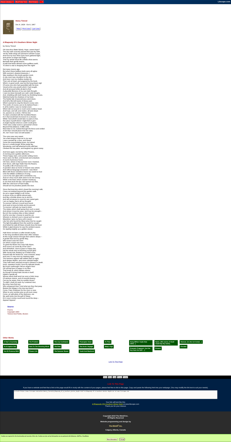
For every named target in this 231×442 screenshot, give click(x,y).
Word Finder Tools (21, 2)
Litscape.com (224, 2)
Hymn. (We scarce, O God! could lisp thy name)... (164, 343)
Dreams (158, 348)
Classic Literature (6, 2)
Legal (114, 377)
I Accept (122, 439)
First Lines (26, 29)
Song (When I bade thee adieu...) (138, 343)
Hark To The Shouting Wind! (39, 346)
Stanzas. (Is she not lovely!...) (191, 342)
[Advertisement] (115, 11)
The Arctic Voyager (86, 346)
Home (105, 377)
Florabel (183, 346)
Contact (125, 377)
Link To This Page (116, 362)
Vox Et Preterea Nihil (11, 351)
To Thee (107, 342)
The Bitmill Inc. (115, 426)
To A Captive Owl (10, 346)
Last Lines (36, 29)
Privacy (119, 377)
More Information (112, 439)
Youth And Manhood (87, 351)
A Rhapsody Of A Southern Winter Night (107, 404)
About (110, 377)
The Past (57, 346)
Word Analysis (33, 2)
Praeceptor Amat (86, 342)
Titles (18, 29)
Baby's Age (109, 346)
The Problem (33, 342)
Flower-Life (33, 351)
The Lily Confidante (61, 342)
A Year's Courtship (10, 342)
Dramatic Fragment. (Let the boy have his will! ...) (140, 349)
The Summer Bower (61, 351)
